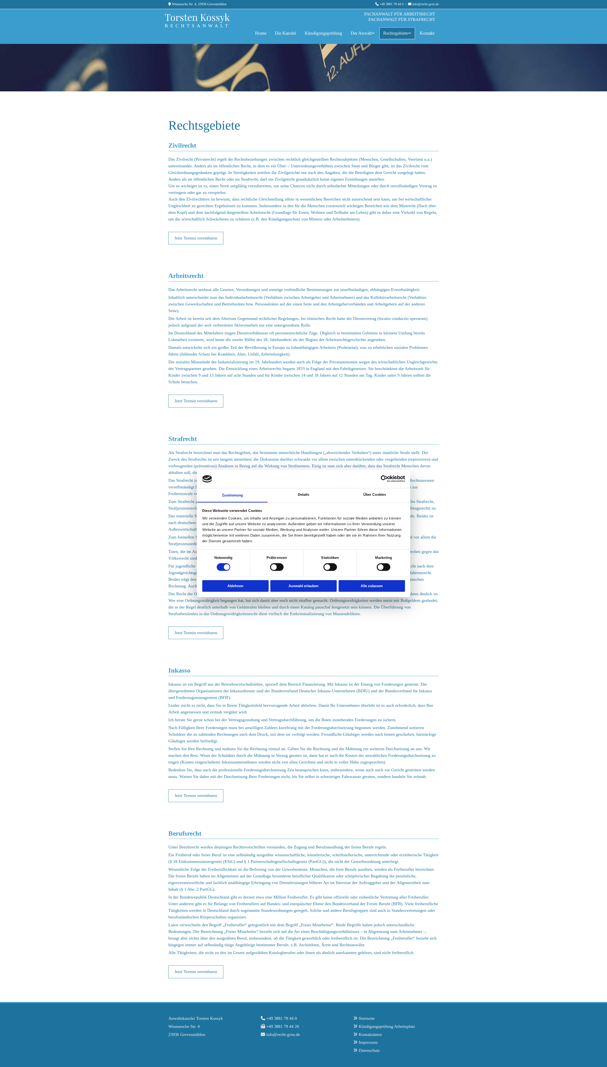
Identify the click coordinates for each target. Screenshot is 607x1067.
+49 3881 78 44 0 (392, 4)
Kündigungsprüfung (323, 33)
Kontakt (427, 33)
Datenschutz (369, 1050)
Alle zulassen (372, 586)
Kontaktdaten (370, 1034)
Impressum (368, 1042)
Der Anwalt (361, 33)
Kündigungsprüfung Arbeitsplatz (387, 1026)
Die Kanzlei (285, 33)
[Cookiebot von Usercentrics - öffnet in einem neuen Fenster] (384, 478)
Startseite (367, 1018)
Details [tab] (303, 494)
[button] (195, 238)
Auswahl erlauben (303, 586)
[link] (362, 33)
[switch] (277, 567)
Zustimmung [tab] (232, 495)
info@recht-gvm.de (425, 4)
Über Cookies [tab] (374, 494)
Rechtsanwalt (197, 25)
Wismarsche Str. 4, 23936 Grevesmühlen (199, 4)
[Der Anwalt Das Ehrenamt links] (373, 33)
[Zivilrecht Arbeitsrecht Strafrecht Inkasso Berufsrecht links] (410, 33)
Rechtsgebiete (395, 33)
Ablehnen (235, 586)
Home (260, 33)
